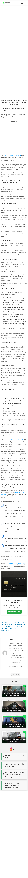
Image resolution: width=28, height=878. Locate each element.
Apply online (8, 505)
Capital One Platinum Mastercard (12, 155)
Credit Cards (15, 674)
